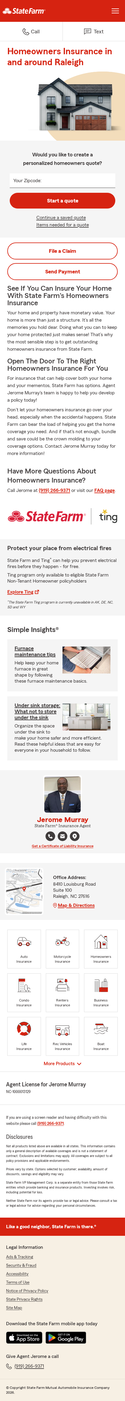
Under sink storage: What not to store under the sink (37, 711)
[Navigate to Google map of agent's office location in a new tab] (74, 836)
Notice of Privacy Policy (27, 1291)
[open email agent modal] (62, 837)
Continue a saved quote (61, 217)
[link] (31, 10)
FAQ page (104, 490)
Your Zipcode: (27, 180)
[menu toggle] (115, 11)
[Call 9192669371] (50, 836)
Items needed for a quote (62, 224)
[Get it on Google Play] (66, 1338)
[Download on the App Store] (24, 1338)
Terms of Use (17, 1282)
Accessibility (17, 1274)
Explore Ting (20, 592)
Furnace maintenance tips (35, 651)
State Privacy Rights (24, 1299)
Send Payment (62, 271)
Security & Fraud (21, 1265)
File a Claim (62, 251)
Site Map (14, 1308)
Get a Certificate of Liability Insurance (62, 846)
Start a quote (62, 200)
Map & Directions (76, 905)
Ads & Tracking (19, 1257)
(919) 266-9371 (54, 490)
